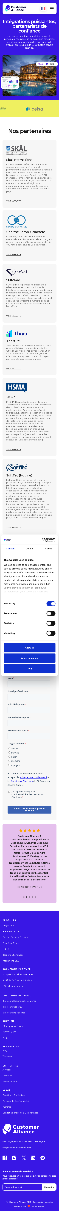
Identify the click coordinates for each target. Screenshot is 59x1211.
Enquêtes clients (11, 943)
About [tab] (48, 548)
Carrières (7, 1076)
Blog (5, 1050)
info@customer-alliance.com (17, 1147)
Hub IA (6, 949)
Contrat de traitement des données (20, 1113)
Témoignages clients (13, 1026)
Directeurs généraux (13, 1007)
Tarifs (5, 1038)
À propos (7, 1070)
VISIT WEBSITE (13, 201)
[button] (51, 8)
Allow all (29, 647)
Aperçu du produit (12, 931)
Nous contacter (10, 1082)
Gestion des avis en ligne (15, 937)
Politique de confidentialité (16, 1101)
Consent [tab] (10, 548)
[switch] (50, 613)
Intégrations (8, 925)
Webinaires (8, 1056)
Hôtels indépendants (13, 986)
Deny (29, 668)
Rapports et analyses (13, 955)
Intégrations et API (11, 961)
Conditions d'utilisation (14, 1095)
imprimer (7, 1107)
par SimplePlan (38, 1206)
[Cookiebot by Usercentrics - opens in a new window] (42, 540)
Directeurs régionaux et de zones (19, 1001)
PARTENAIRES (9, 1032)
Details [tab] (29, 548)
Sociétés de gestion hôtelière (17, 980)
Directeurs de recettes (14, 1013)
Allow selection (29, 658)
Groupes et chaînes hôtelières (18, 974)
